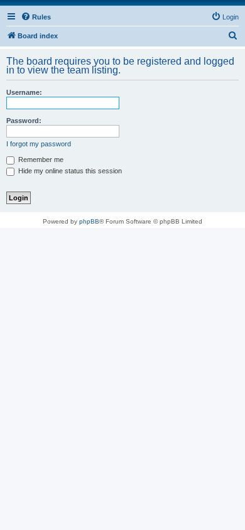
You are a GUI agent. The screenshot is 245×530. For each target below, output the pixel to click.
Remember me (39, 159)
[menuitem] (225, 16)
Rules (41, 17)
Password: (23, 120)
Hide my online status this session (69, 171)
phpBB (89, 221)
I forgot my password (38, 144)
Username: (24, 92)
